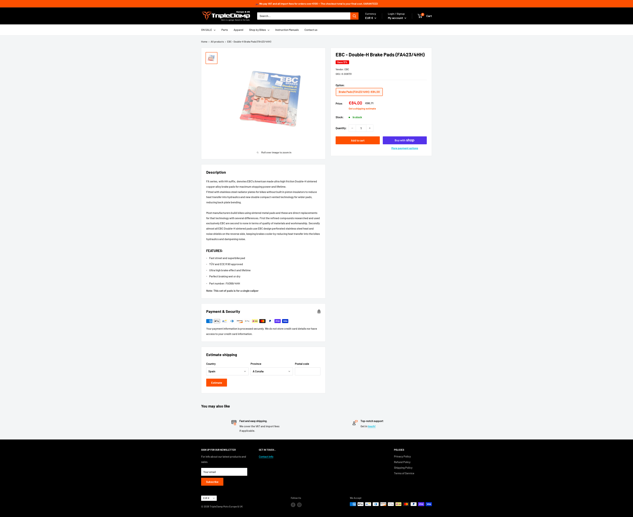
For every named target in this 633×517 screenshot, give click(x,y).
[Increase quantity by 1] (369, 128)
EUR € (206, 498)
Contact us (310, 29)
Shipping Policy (403, 467)
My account (396, 18)
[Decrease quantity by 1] (352, 128)
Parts (224, 29)
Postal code (302, 363)
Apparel (238, 29)
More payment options (404, 148)
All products (217, 41)
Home (204, 41)
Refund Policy (402, 462)
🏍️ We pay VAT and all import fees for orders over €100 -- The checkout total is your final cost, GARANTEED (316, 3)
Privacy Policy (402, 456)
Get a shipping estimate (362, 108)
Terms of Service (404, 473)
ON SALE (206, 29)
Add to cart (357, 140)
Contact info (266, 456)
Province (256, 363)
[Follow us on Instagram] (299, 504)
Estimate (216, 382)
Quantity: (341, 128)
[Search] (354, 16)
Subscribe (212, 481)
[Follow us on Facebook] (293, 504)
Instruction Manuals (287, 29)
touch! (372, 426)
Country (211, 363)
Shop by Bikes (257, 29)
